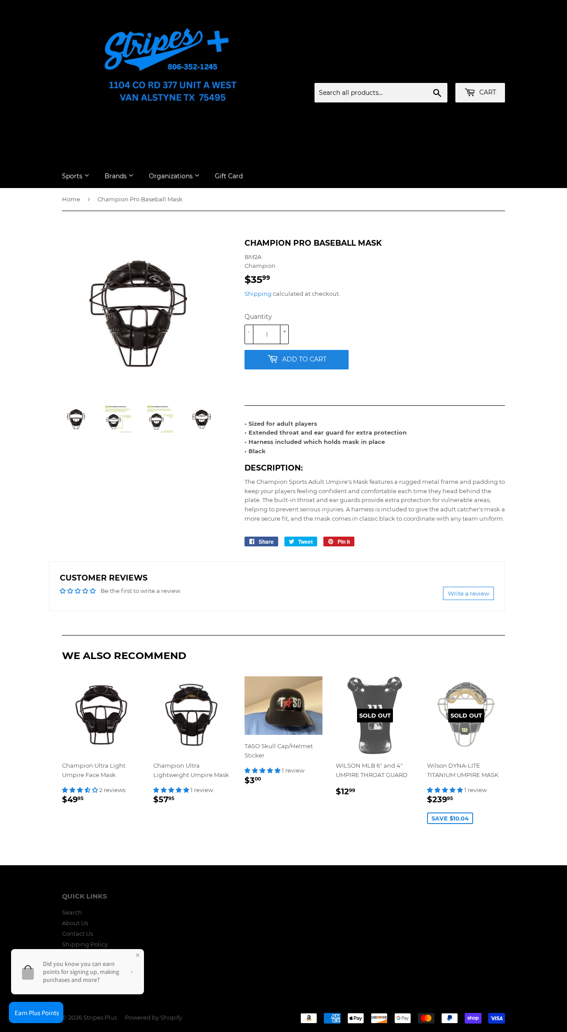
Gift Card (229, 176)
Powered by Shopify (153, 1017)
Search (72, 912)
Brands (116, 176)
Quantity (258, 317)
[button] (80, 789)
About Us (75, 922)
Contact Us (77, 933)
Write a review (468, 593)
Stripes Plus (100, 1017)
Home (71, 199)
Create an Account (480, 72)
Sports (73, 176)
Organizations (171, 176)
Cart (487, 92)
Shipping (258, 293)
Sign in (435, 72)
